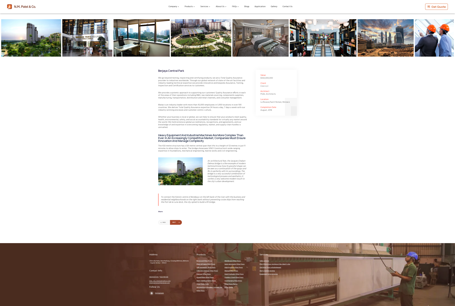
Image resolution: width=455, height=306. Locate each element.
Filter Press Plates (231, 284)
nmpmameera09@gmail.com (159, 283)
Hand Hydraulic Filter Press (234, 274)
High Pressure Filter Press (234, 267)
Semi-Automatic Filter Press (235, 264)
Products (189, 6)
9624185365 (164, 277)
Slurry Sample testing (267, 271)
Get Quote (438, 7)
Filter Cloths (229, 287)
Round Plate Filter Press (205, 277)
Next (174, 222)
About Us (220, 6)
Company (172, 6)
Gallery (274, 6)
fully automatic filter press (206, 267)
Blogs (246, 6)
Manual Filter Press (231, 271)
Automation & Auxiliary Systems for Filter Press (209, 289)
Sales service (264, 261)
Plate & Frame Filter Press (206, 264)
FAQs (234, 6)
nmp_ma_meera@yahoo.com (160, 281)
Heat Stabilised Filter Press (206, 280)
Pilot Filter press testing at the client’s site (275, 264)
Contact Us (287, 6)
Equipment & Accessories (269, 274)
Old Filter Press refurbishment (270, 267)
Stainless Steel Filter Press (234, 277)
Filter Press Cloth (203, 284)
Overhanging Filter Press (233, 280)
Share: (160, 211)
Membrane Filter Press (233, 261)
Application (260, 6)
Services (204, 6)
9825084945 (153, 277)
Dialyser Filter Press (204, 274)
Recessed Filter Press (204, 261)
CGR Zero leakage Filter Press (207, 271)
